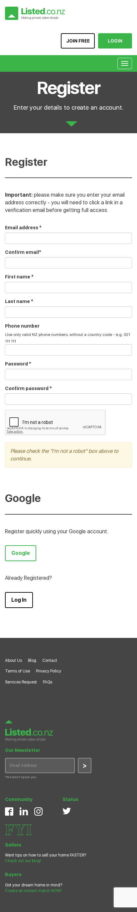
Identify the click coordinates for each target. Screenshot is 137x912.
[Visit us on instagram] (38, 811)
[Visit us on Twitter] (67, 810)
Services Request (21, 682)
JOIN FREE (78, 41)
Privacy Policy (48, 671)
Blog (32, 660)
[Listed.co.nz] (35, 13)
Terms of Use (17, 671)
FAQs (47, 682)
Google (20, 553)
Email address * (23, 227)
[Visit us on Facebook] (9, 811)
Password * (18, 363)
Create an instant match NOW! (33, 890)
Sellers (13, 845)
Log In (19, 600)
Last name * (19, 301)
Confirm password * (28, 388)
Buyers (13, 874)
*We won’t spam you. (21, 777)
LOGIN (115, 41)
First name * (19, 276)
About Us (13, 660)
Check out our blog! (23, 861)
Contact (49, 660)
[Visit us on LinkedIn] (24, 811)
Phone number (22, 326)
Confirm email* (23, 252)
